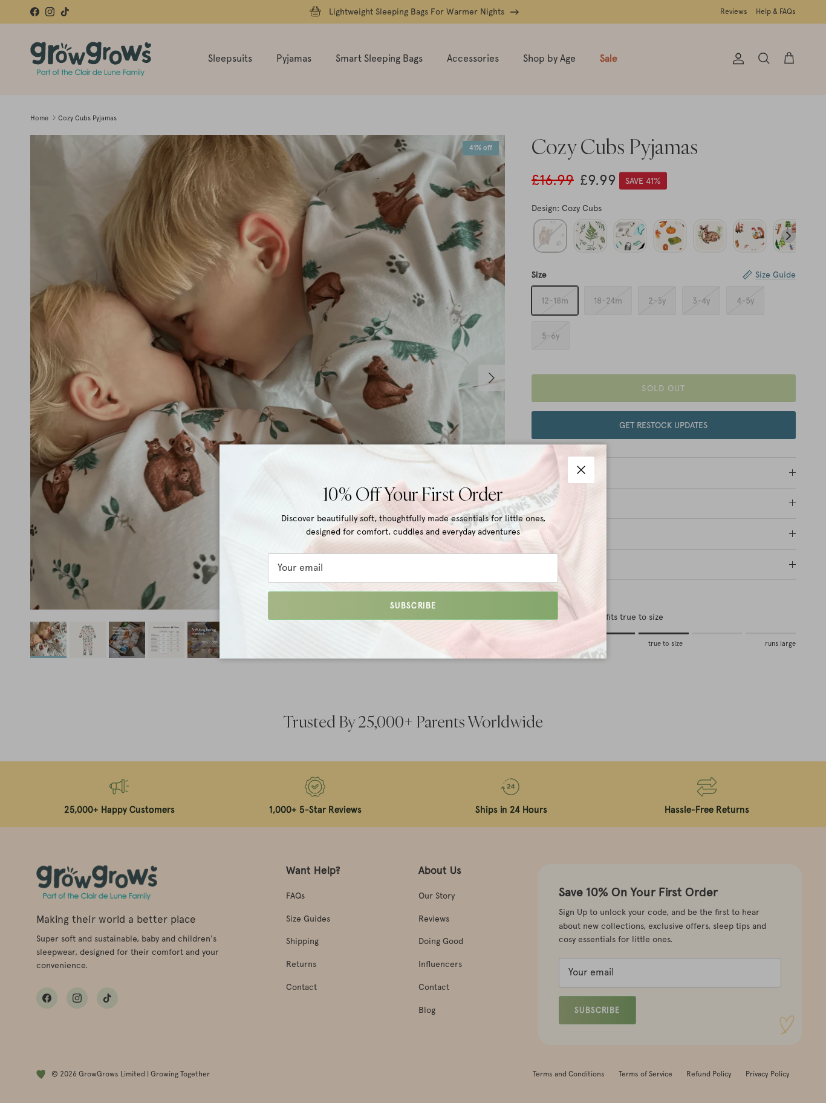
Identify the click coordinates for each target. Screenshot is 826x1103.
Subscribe (412, 605)
